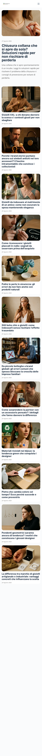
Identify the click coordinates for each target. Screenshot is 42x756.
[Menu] (39, 4)
